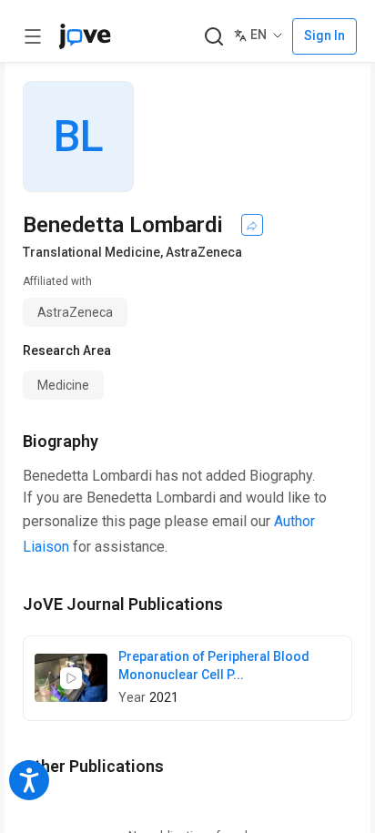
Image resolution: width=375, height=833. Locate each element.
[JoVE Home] (84, 36)
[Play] (71, 678)
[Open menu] (32, 36)
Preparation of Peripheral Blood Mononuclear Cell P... (213, 665)
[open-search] (213, 37)
